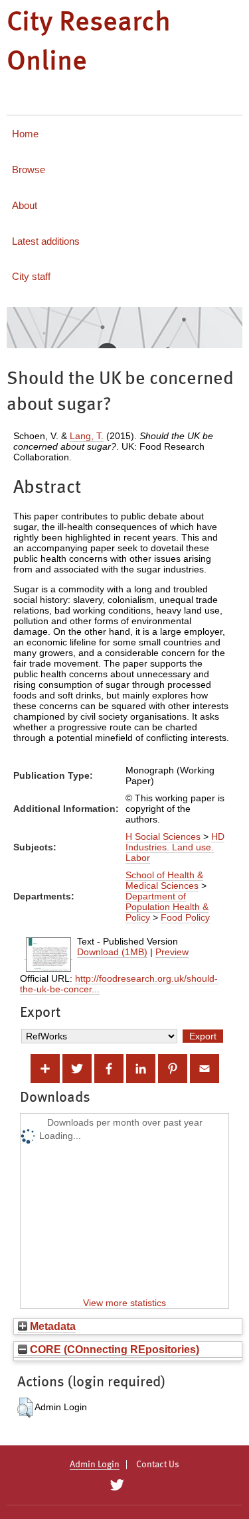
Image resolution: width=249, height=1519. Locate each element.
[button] (25, 1408)
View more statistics (124, 1302)
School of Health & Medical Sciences (164, 880)
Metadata (51, 1326)
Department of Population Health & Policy (166, 907)
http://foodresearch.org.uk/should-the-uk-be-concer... (119, 983)
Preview (172, 952)
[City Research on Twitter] (117, 1485)
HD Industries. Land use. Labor (174, 847)
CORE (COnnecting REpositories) (113, 1349)
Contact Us (157, 1464)
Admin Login (95, 1464)
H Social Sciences (163, 836)
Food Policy (185, 917)
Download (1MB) (112, 952)
